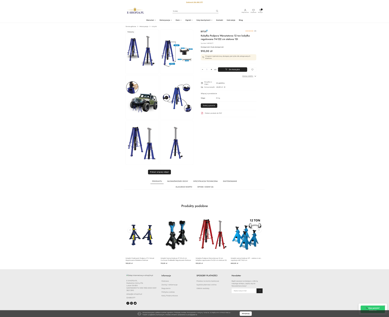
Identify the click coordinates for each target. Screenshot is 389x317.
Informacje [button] (166, 275)
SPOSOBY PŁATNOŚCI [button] (207, 275)
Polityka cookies (168, 292)
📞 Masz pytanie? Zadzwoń (373, 309)
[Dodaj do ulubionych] (252, 69)
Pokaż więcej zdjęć (159, 172)
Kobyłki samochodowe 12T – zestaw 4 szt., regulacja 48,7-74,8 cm (211, 259)
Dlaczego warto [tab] (184, 187)
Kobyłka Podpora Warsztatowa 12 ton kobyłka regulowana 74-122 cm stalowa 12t (176, 259)
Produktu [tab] (157, 181)
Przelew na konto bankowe (208, 281)
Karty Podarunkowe (169, 296)
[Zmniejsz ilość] (202, 69)
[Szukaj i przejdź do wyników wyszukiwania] (217, 11)
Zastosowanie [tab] (230, 181)
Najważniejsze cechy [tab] (177, 181)
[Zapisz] (259, 290)
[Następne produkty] (259, 230)
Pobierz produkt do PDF (213, 113)
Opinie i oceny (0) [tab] (205, 187)
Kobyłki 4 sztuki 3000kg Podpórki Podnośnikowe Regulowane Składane (244, 259)
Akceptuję (246, 313)
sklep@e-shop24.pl (134, 294)
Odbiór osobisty (203, 288)
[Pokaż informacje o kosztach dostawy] (224, 87)
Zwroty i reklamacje (169, 285)
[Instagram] (131, 303)
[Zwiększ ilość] (211, 69)
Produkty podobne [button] (194, 206)
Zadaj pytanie (209, 105)
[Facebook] (127, 303)
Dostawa (165, 281)
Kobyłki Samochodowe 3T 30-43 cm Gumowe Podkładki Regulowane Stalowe (141, 259)
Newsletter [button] (236, 275)
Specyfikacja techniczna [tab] (205, 181)
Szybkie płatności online (206, 285)
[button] (151, 20)
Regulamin (166, 288)
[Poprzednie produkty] (130, 230)
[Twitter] (135, 303)
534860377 (130, 298)
